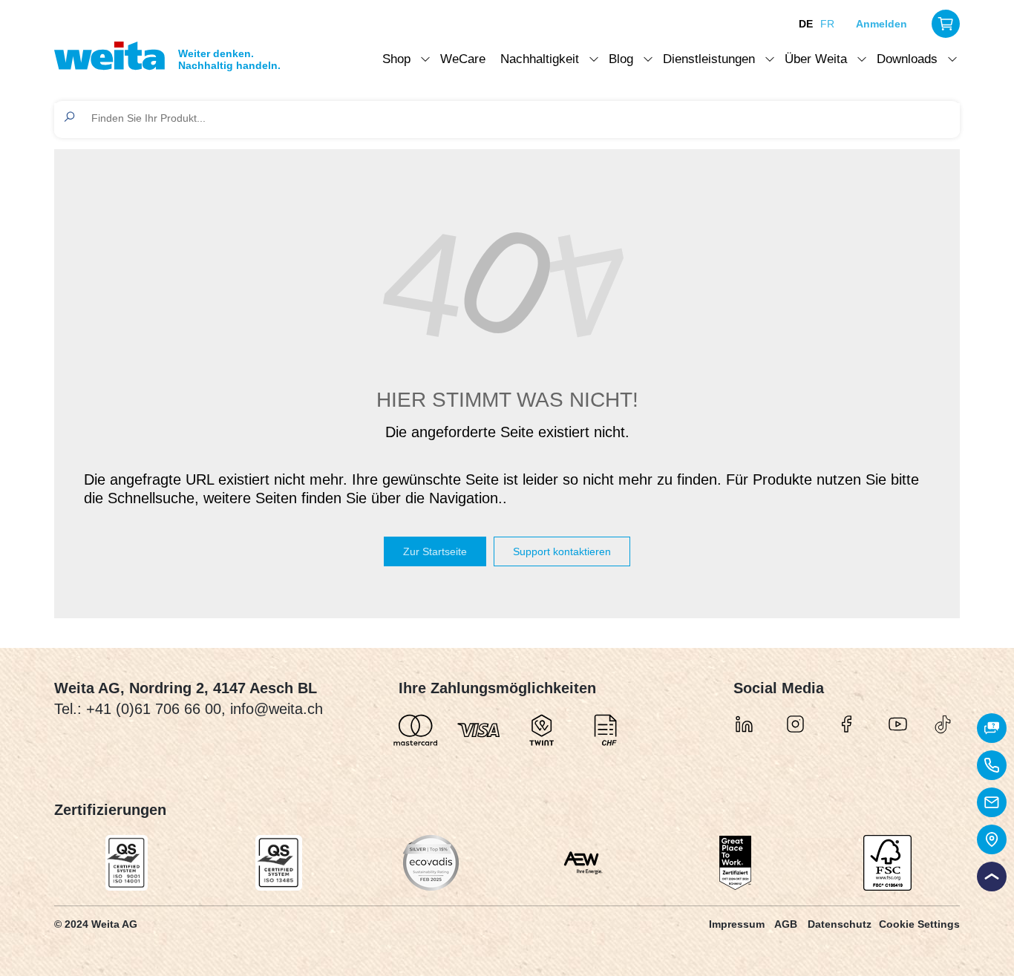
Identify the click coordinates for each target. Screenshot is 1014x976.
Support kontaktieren (562, 551)
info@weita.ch (276, 709)
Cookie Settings (919, 924)
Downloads (907, 59)
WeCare (462, 59)
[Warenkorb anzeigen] (946, 24)
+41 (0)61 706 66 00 (153, 709)
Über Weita (816, 59)
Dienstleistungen (709, 59)
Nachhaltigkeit (539, 59)
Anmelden (881, 24)
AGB (785, 924)
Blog (621, 59)
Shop (396, 59)
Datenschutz (839, 924)
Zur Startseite (435, 551)
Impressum (737, 924)
